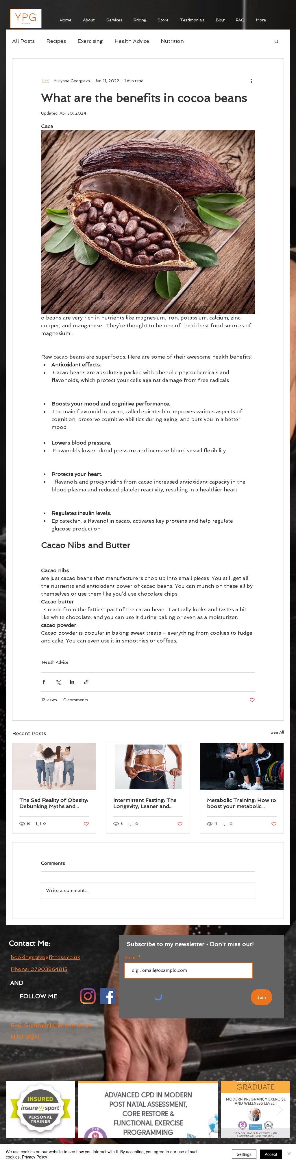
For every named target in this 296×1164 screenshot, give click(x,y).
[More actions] (251, 80)
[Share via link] (86, 682)
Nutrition (172, 41)
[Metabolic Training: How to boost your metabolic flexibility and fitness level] (242, 766)
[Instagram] (88, 996)
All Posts (23, 41)
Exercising (90, 41)
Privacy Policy (34, 1157)
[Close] (289, 1154)
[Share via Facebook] (44, 682)
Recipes (56, 41)
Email (131, 957)
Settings (244, 1154)
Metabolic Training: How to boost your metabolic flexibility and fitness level (241, 803)
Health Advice (131, 41)
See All (277, 732)
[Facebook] (108, 996)
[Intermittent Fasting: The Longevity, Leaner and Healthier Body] (148, 766)
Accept (271, 1154)
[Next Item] (279, 1109)
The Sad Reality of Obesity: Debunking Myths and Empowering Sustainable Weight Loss (53, 803)
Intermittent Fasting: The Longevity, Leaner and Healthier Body (145, 803)
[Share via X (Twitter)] (58, 682)
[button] (276, 41)
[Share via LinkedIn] (72, 682)
